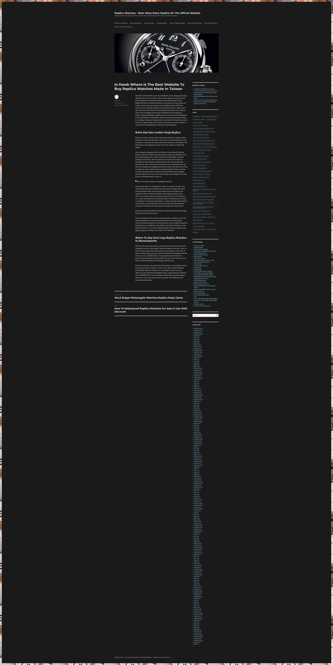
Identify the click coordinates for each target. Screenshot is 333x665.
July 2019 (196, 425)
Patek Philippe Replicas (200, 168)
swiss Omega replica (199, 226)
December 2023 (198, 328)
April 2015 (196, 518)
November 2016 (198, 483)
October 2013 (197, 551)
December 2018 (198, 438)
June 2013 (196, 558)
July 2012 (196, 578)
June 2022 (196, 361)
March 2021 (197, 388)
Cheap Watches (197, 131)
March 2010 (197, 629)
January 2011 (197, 611)
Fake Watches (197, 147)
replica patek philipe (199, 183)
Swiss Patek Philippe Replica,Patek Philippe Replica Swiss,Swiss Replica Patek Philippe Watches (206, 300)
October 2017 (197, 463)
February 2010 (198, 631)
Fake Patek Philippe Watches (201, 137)
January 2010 (197, 633)
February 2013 (198, 565)
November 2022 (198, 352)
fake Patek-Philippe (209, 131)
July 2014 (196, 534)
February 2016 (198, 500)
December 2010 (198, 613)
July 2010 (196, 622)
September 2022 (198, 356)
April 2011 (196, 605)
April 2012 (196, 584)
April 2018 (196, 452)
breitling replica (197, 122)
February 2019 (198, 434)
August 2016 (197, 489)
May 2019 (196, 429)
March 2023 (197, 345)
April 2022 (197, 365)
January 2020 (197, 414)
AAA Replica (196, 116)
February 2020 (198, 412)
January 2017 (197, 480)
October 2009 (197, 638)
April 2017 (196, 474)
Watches (195, 232)
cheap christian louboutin (123, 27)
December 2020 (198, 394)
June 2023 (196, 339)
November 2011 (198, 593)
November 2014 (198, 527)
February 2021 (198, 390)
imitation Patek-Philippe (210, 147)
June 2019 (196, 427)
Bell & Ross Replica (120, 23)
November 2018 (198, 439)
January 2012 (197, 589)
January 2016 (197, 502)
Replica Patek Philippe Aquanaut (202, 193)
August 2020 (197, 401)
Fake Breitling (198, 256)
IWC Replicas (197, 267)
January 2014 (197, 545)
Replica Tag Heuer (199, 291)
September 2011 (198, 596)
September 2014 (198, 531)
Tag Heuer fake (211, 229)
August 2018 (197, 445)
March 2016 (197, 498)
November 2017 (198, 461)
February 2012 (198, 587)
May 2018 (196, 450)
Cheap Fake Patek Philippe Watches (203, 128)
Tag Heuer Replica (210, 23)
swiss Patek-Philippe (199, 229)
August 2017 (197, 467)
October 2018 (197, 441)
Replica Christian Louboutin (201, 177)
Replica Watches (197, 220)
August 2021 (197, 379)
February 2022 (198, 368)
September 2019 (198, 421)
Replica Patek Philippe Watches (202, 214)
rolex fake (211, 223)
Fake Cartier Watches (200, 258)
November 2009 (198, 636)
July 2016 (196, 491)
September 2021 (198, 377)
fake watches (152, 253)
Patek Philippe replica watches (202, 171)
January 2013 (197, 567)
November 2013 (198, 549)
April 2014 (196, 540)
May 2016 (196, 494)
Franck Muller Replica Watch (202, 262)
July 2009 (196, 644)
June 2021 (196, 383)
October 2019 (197, 419)
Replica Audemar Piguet (200, 282)
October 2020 (197, 398)
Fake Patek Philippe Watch (200, 134)
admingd (117, 100)
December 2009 (198, 635)
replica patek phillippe (199, 217)
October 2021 (197, 376)
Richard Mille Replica (195, 23)
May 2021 (196, 385)
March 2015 (197, 520)
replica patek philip (198, 180)
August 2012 (197, 576)
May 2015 (196, 516)
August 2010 (197, 620)
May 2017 (196, 472)
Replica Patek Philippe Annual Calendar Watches (204, 190)
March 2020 (197, 410)
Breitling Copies (211, 119)
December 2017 (198, 460)
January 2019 (197, 436)
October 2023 (197, 332)
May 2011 (196, 604)
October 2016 (197, 485)
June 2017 (196, 471)
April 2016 (197, 496)
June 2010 (196, 624)
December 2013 (198, 547)
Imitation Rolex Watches (121, 105)
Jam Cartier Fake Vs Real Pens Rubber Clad (205, 100)
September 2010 (198, 618)
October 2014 (197, 529)
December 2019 (198, 416)
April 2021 (196, 387)
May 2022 (196, 363)
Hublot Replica (149, 23)
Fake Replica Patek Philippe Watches (203, 144)
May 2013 (196, 560)
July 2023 (196, 337)
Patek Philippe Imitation (200, 159)
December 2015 (198, 503)
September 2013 (198, 553)
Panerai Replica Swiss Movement (203, 271)
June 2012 (196, 580)
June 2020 (196, 405)
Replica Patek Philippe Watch (201, 211)
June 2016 (196, 492)
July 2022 (196, 359)
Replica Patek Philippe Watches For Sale (205, 289)
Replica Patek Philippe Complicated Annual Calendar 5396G (203, 207)
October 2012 (197, 573)
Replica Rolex (211, 217)
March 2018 (197, 454)
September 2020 (198, 399)
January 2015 (197, 523)
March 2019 (197, 432)
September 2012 (198, 574)
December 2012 (198, 569)
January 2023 (197, 348)
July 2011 (196, 600)
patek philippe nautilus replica (202, 162)
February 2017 (198, 478)
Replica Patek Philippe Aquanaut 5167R (204, 196)
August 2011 (197, 598)
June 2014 (196, 536)
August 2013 (197, 554)
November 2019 (198, 418)
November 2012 (198, 571)
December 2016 (198, 481)
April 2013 (196, 562)
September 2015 (198, 509)
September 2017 (198, 465)
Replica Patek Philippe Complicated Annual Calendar (203, 203)
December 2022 (198, 350)
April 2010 (196, 627)
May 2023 (196, 341)
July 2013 (196, 556)
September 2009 (198, 640)
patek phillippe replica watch (201, 174)
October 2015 (197, 507)
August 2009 (197, 642)
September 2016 (198, 487)
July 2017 (196, 469)
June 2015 (196, 514)
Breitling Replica (135, 23)
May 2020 (196, 407)
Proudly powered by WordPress (161, 657)
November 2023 (198, 330)
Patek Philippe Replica (177, 23)
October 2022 (197, 354)
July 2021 (196, 381)
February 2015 (198, 522)
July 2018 (196, 447)
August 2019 (197, 423)
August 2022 (197, 357)
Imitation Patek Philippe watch (202, 150)
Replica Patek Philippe (199, 186)
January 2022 (197, 370)
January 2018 (197, 458)
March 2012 (197, 585)
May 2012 (196, 582)
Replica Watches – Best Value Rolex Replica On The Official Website (157, 13)
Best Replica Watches (199, 119)
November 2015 (198, 505)
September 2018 (198, 443)
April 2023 (197, 343)
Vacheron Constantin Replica (202, 306)
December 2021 (198, 372)
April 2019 (197, 430)
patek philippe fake (198, 153)
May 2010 (196, 626)
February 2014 (198, 543)
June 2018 (196, 449)
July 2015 (196, 512)
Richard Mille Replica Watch (201, 295)
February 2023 (198, 346)
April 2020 (197, 408)
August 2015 (197, 511)
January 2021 (197, 392)
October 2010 (197, 616)
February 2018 (198, 456)
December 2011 (198, 591)
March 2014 (197, 542)
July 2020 (196, 403)
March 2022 (197, 367)
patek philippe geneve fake (201, 156)
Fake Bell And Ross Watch (201, 255)
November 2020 (198, 396)
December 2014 (198, 525)
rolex (195, 297)
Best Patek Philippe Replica (209, 116)
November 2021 (198, 374)
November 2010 (198, 615)
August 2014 (197, 533)
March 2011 (197, 607)
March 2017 (197, 476)
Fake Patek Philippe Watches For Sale (203, 140)
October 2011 (197, 595)
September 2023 (198, 334)
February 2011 (198, 609)
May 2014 (196, 538)
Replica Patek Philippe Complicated (203, 199)
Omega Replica (162, 23)
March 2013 (197, 564)
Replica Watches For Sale (200, 223)
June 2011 (196, 602)
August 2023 (197, 336)
